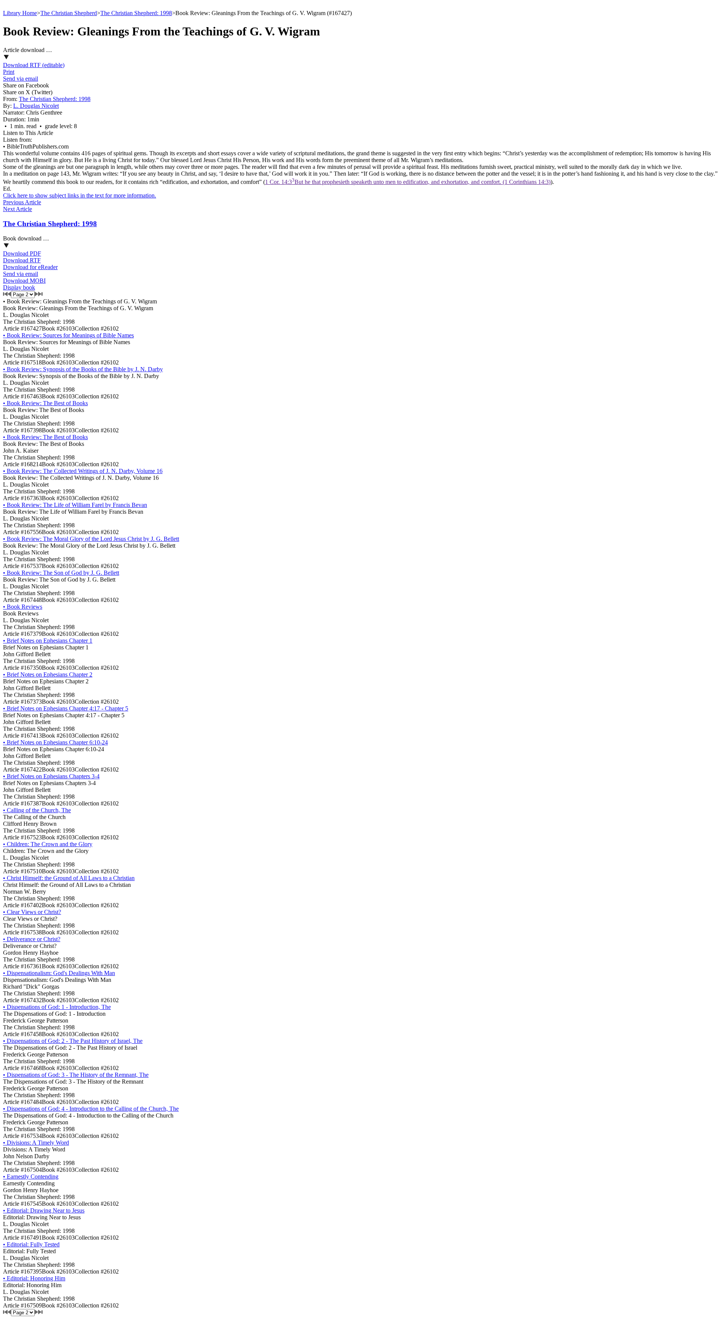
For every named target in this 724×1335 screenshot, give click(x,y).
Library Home (20, 13)
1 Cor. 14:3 (408, 182)
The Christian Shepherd (68, 13)
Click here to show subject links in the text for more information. (79, 195)
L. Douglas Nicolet (36, 106)
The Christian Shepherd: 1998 (136, 13)
